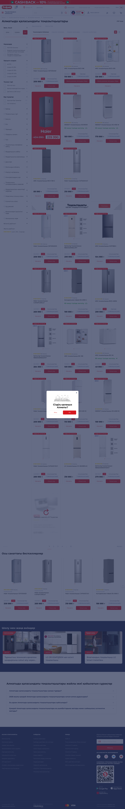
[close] (76, 392)
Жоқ (55, 412)
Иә (70, 412)
